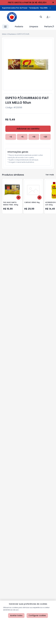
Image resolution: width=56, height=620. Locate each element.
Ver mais (50, 174)
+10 (33, 136)
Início (4, 34)
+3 (11, 136)
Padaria (19, 26)
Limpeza (33, 26)
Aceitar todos (16, 615)
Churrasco (12, 34)
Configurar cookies (37, 615)
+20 (45, 136)
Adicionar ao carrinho (28, 128)
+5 (22, 136)
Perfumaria (50, 26)
